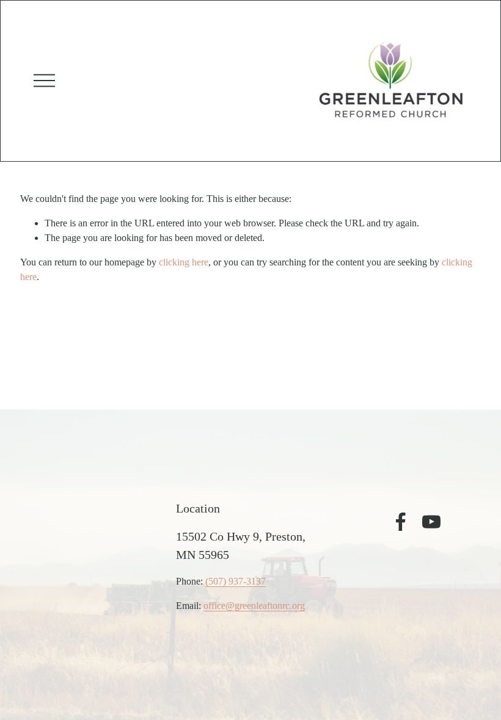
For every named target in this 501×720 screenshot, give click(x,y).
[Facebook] (401, 521)
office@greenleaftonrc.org (254, 605)
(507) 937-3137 (235, 581)
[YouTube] (431, 521)
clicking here (183, 262)
